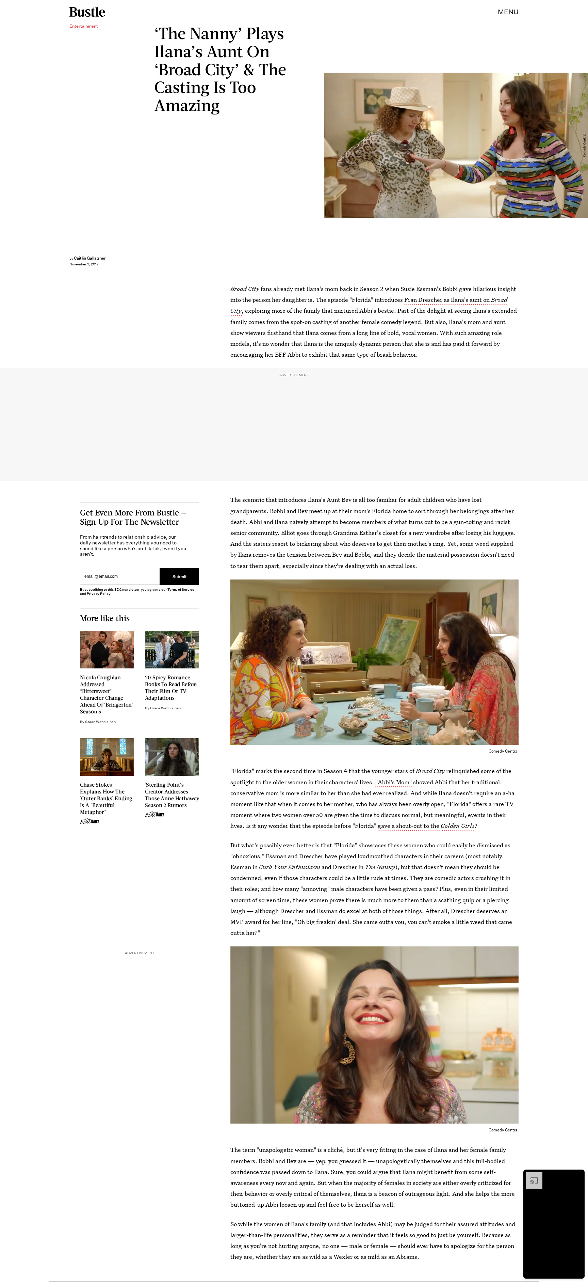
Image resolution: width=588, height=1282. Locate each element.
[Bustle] (87, 12)
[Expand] (530, 1176)
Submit (180, 577)
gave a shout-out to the (409, 826)
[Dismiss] (577, 1176)
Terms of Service (180, 589)
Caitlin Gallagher (90, 258)
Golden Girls (457, 826)
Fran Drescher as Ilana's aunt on (447, 300)
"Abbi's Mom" (394, 782)
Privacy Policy (99, 593)
